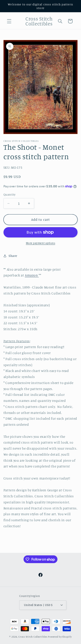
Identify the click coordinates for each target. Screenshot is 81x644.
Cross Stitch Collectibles (32, 636)
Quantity (9, 194)
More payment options (40, 243)
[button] (9, 21)
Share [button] (13, 255)
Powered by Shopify (59, 636)
